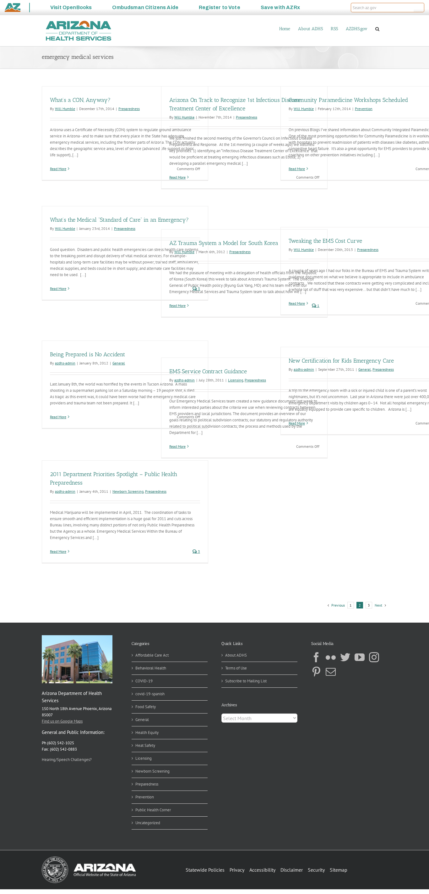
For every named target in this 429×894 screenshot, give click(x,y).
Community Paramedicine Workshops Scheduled (348, 100)
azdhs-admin (65, 363)
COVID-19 (144, 681)
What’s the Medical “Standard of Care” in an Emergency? (119, 219)
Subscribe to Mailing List (246, 681)
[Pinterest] (316, 672)
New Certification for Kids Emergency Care (341, 360)
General (118, 363)
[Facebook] (316, 657)
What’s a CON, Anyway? (80, 100)
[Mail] (331, 672)
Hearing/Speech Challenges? (67, 759)
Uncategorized (147, 822)
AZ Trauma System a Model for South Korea (223, 243)
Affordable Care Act (152, 655)
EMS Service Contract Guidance (208, 371)
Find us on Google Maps (62, 721)
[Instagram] (374, 657)
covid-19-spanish (150, 694)
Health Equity (147, 732)
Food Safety (145, 706)
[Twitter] (345, 657)
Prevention (363, 108)
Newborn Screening (128, 491)
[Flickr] (331, 657)
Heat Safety (145, 745)
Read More (58, 168)
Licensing (235, 380)
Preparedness (129, 108)
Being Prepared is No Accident (87, 354)
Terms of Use (236, 668)
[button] (419, 7)
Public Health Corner (153, 810)
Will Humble (65, 108)
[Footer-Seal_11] (89, 858)
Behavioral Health (150, 668)
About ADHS (236, 655)
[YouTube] (360, 657)
